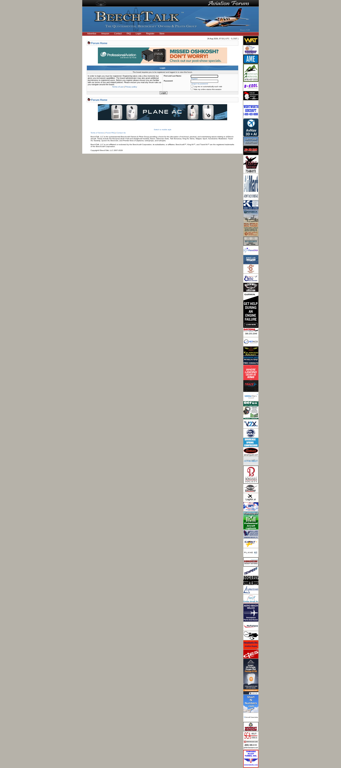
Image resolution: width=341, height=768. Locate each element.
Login (138, 33)
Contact (118, 33)
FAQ (129, 33)
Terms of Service (97, 133)
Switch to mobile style (162, 130)
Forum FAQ (110, 133)
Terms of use (117, 87)
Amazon (105, 33)
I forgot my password (199, 84)
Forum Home (99, 43)
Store (161, 33)
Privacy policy (131, 87)
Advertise (91, 33)
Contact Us (121, 133)
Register (150, 33)
